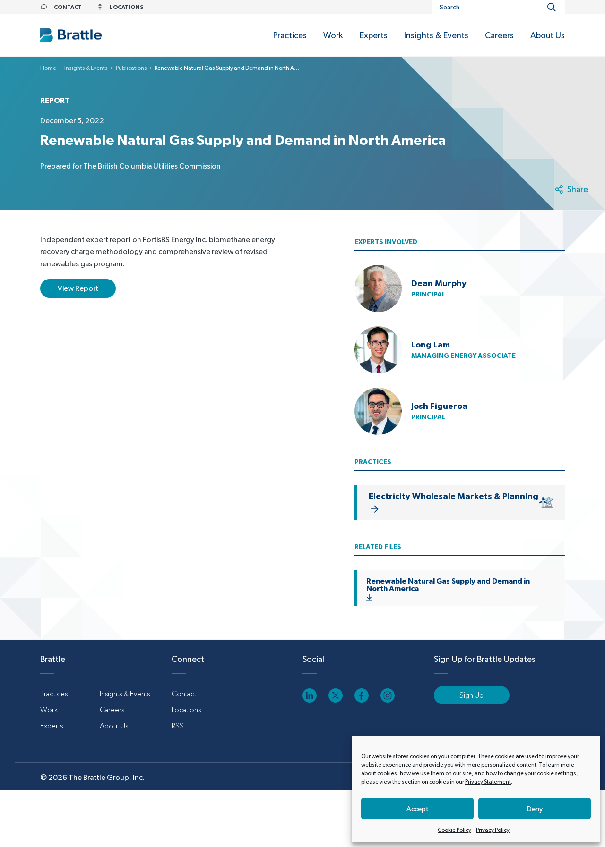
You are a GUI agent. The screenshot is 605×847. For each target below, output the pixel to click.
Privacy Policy (493, 830)
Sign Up (471, 695)
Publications (131, 68)
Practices (54, 693)
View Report (78, 288)
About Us (114, 725)
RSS (178, 725)
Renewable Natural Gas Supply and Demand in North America (448, 584)
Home (48, 68)
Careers (112, 709)
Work (49, 709)
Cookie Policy (454, 830)
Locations (186, 709)
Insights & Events (86, 68)
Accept (417, 809)
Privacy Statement (488, 782)
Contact (184, 693)
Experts (51, 725)
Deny (535, 809)
